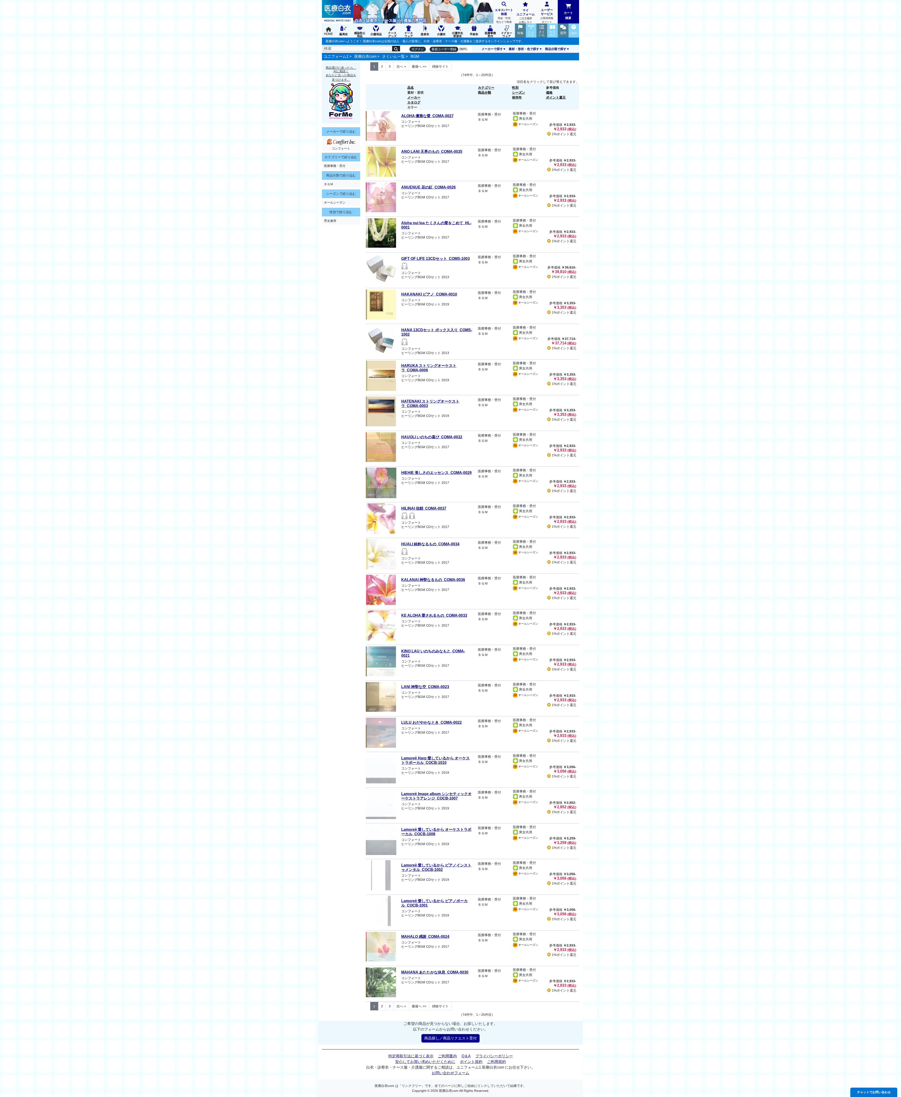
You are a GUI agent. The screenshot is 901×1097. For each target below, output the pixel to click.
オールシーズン (334, 202)
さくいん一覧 (393, 56)
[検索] (396, 48)
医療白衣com (365, 56)
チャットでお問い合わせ (874, 1092)
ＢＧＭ (328, 184)
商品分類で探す (555, 49)
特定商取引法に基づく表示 (410, 1056)
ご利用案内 (447, 1056)
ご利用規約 (496, 1062)
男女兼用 (330, 221)
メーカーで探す (492, 49)
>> (419, 66)
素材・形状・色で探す (524, 49)
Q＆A (466, 1056)
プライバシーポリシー (494, 1056)
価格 (549, 92)
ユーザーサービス (546, 15)
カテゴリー (486, 87)
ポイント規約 (471, 1062)
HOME (328, 34)
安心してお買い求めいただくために (425, 1062)
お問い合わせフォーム (450, 1073)
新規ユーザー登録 (444, 49)
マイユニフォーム (525, 15)
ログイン (418, 49)
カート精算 (568, 15)
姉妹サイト (440, 66)
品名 (410, 87)
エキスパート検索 (504, 15)
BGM (415, 56)
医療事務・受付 (334, 166)
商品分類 (484, 92)
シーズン (518, 92)
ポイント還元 (556, 97)
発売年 (517, 97)
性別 (515, 87)
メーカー (413, 97)
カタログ (413, 102)
